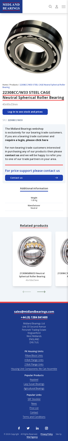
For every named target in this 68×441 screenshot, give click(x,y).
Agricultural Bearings (34, 388)
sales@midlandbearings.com (34, 311)
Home (5, 84)
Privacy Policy (47, 434)
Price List (34, 407)
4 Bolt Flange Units (34, 359)
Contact (34, 412)
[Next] (41, 291)
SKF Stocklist (34, 399)
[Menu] (63, 6)
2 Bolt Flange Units (34, 364)
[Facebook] (19, 428)
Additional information (34, 188)
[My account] (56, 6)
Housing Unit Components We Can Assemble (34, 368)
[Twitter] (28, 428)
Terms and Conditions (34, 416)
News (34, 403)
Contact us (16, 177)
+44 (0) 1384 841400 (34, 317)
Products (14, 84)
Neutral (34, 208)
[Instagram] (46, 428)
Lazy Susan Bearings (34, 383)
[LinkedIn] (37, 428)
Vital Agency (32, 437)
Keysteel (34, 379)
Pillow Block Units (34, 355)
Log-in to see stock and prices (25, 111)
